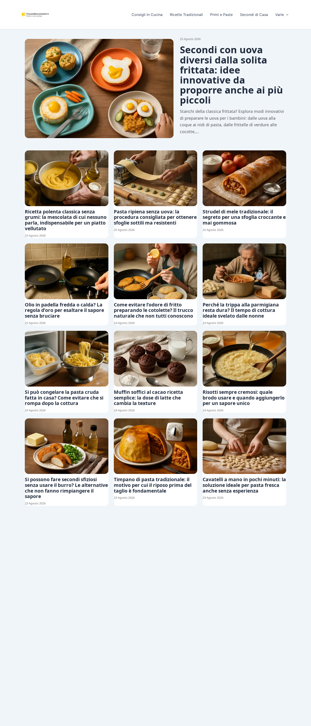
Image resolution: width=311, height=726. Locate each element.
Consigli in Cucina (147, 14)
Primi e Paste (221, 14)
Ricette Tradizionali (186, 14)
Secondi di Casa (254, 14)
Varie (279, 14)
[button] (286, 14)
